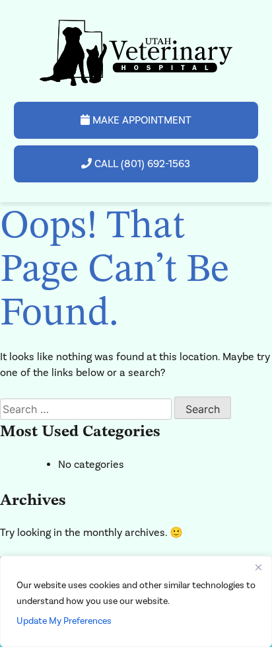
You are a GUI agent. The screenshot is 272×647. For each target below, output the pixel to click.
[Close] (258, 567)
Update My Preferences (64, 621)
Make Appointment (140, 120)
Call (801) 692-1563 (141, 163)
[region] (136, 601)
